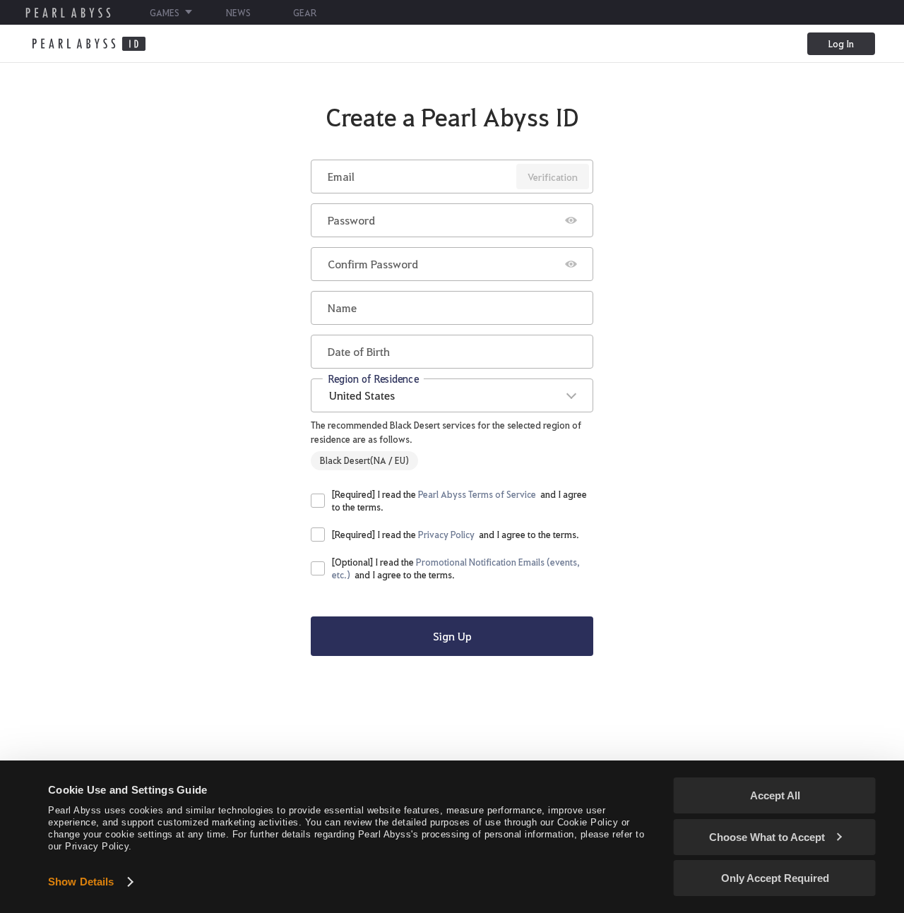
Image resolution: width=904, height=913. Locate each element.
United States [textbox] (362, 395)
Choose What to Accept (767, 837)
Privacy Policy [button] (446, 534)
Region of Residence (373, 378)
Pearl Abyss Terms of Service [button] (477, 494)
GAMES (164, 12)
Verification (553, 176)
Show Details (81, 882)
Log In (841, 43)
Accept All (775, 795)
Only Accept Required (775, 878)
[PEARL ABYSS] (68, 12)
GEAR (304, 12)
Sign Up (452, 635)
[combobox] (452, 395)
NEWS (238, 12)
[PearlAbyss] (88, 44)
